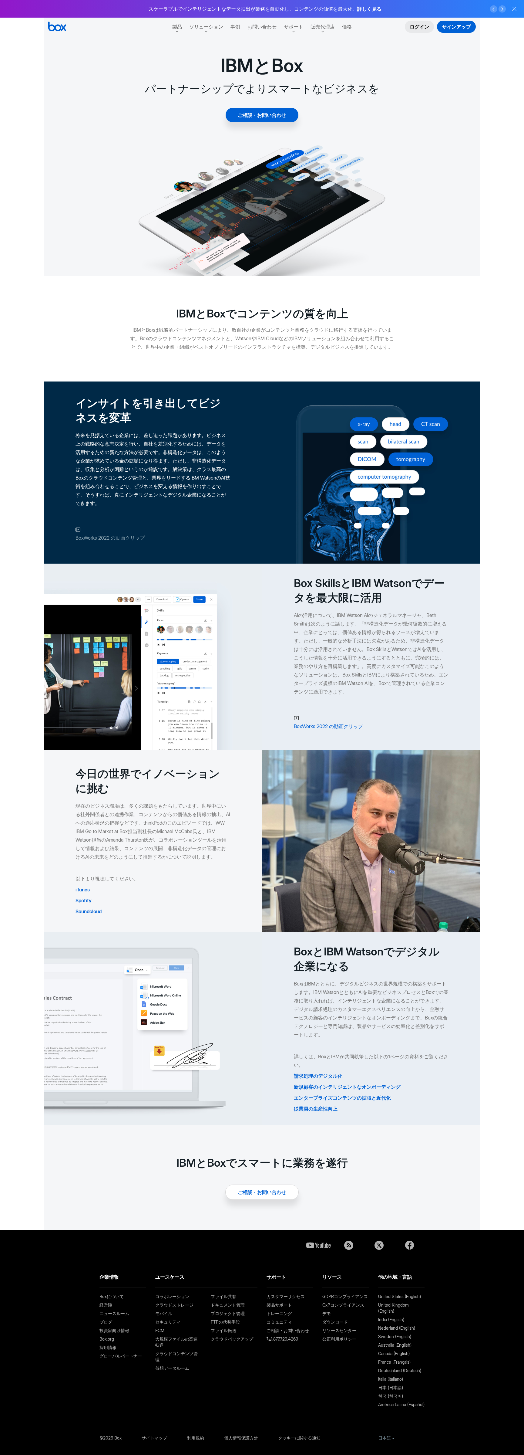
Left (493, 9)
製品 (177, 27)
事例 (235, 27)
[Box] (57, 27)
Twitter (379, 1245)
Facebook (409, 1245)
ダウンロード (335, 1321)
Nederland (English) (396, 1328)
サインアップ (456, 27)
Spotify (84, 900)
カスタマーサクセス (286, 1296)
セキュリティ (168, 1321)
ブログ (105, 1321)
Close (514, 8)
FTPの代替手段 (225, 1321)
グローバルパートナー (120, 1355)
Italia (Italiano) (390, 1379)
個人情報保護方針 (241, 1437)
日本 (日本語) (390, 1387)
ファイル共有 (223, 1296)
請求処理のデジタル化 (318, 1076)
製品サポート (279, 1304)
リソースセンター (339, 1330)
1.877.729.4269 (284, 1338)
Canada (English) (394, 1353)
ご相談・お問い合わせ (262, 115)
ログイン (419, 27)
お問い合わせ (262, 27)
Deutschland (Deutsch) (399, 1370)
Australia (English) (394, 1345)
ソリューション (206, 27)
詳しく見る (369, 9)
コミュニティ (279, 1321)
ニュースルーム (114, 1313)
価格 (347, 27)
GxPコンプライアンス (343, 1304)
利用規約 (195, 1437)
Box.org (106, 1338)
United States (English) (399, 1296)
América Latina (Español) (401, 1404)
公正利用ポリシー (339, 1338)
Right (502, 9)
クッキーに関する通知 (299, 1437)
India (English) (391, 1319)
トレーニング (279, 1313)
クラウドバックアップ (232, 1338)
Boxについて (111, 1296)
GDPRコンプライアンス (345, 1296)
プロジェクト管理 (228, 1313)
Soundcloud (89, 911)
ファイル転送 (223, 1330)
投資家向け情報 (114, 1330)
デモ (326, 1313)
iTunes (83, 890)
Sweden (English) (394, 1336)
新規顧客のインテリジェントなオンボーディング (347, 1087)
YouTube (318, 1245)
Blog (349, 1245)
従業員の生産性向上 (316, 1109)
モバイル (163, 1313)
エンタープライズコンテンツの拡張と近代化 (342, 1098)
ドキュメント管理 (228, 1304)
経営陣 (105, 1304)
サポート (293, 27)
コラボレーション (172, 1296)
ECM (159, 1330)
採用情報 (107, 1347)
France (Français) (394, 1362)
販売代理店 (323, 27)
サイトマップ (154, 1437)
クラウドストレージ (174, 1304)
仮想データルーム (172, 1368)
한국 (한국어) (390, 1396)
